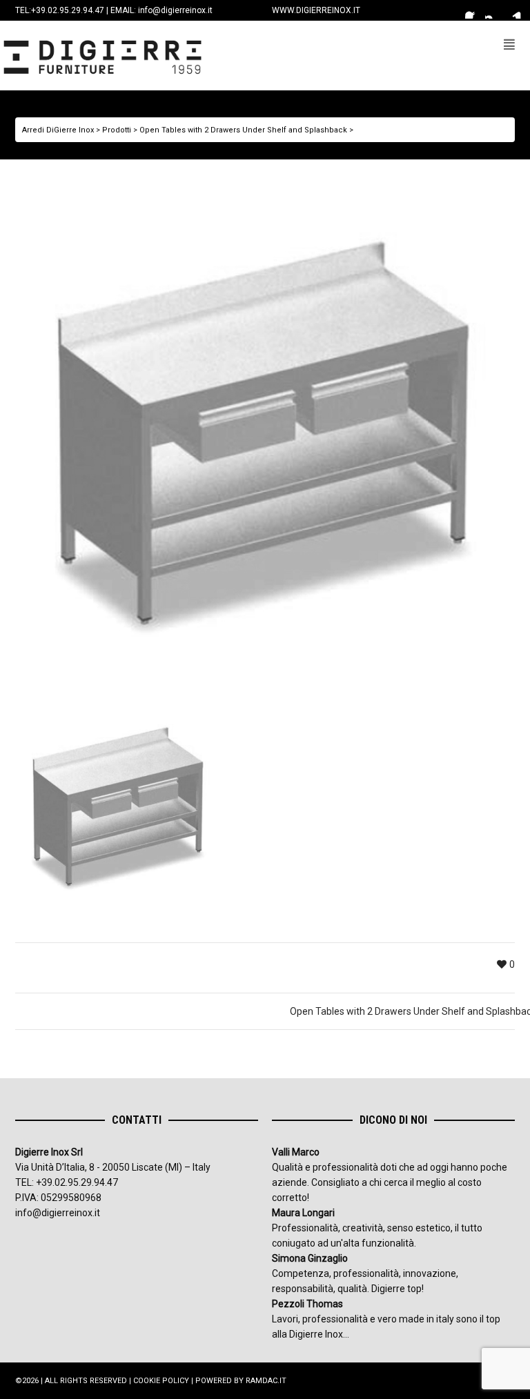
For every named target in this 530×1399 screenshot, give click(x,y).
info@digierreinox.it (175, 10)
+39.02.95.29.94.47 (67, 10)
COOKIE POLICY (161, 1380)
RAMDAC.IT (266, 1380)
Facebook (473, 10)
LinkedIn (513, 10)
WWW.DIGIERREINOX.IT (316, 10)
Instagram (493, 10)
